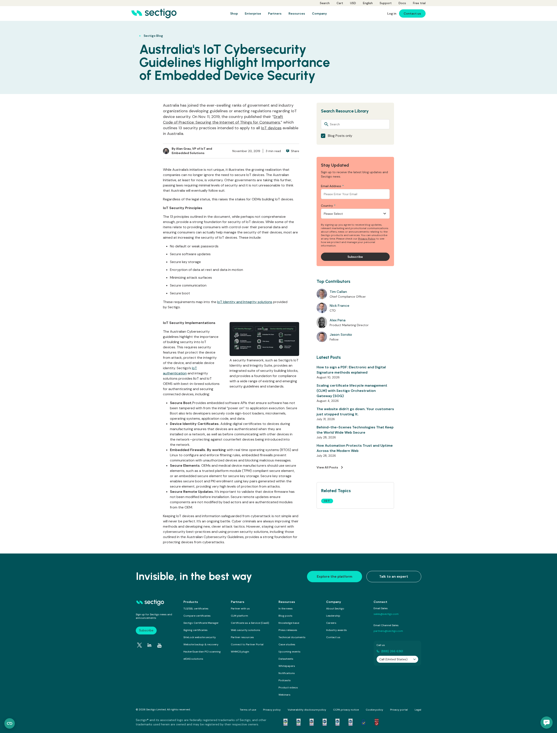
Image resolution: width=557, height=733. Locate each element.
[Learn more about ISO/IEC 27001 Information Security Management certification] (377, 722)
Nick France (339, 305)
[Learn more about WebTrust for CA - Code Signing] (350, 722)
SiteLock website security (199, 637)
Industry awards (336, 630)
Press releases (287, 630)
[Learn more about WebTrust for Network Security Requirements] (285, 722)
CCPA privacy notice (346, 709)
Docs (402, 3)
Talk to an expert (393, 576)
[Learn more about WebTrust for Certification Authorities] (298, 722)
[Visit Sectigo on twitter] (139, 645)
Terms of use (248, 709)
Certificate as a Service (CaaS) (250, 623)
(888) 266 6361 (392, 651)
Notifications (286, 673)
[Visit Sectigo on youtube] (159, 645)
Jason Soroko (341, 334)
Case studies (286, 644)
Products (190, 602)
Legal (418, 709)
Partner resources (242, 637)
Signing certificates (195, 630)
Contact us (333, 637)
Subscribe (146, 630)
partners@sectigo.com (388, 631)
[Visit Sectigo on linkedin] (149, 645)
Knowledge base (288, 623)
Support (386, 3)
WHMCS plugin (240, 651)
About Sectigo (335, 608)
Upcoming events (289, 651)
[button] (546, 722)
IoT (327, 501)
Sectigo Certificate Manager (201, 623)
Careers (331, 623)
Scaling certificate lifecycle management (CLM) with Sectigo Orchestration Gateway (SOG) (352, 390)
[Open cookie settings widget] (9, 723)
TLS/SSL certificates (195, 608)
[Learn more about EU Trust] (364, 722)
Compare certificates (197, 615)
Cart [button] (340, 3)
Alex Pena (338, 320)
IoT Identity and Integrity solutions (244, 302)
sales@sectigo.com (386, 614)
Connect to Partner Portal (247, 644)
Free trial (419, 3)
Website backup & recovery (200, 644)
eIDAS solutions (193, 659)
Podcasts (284, 680)
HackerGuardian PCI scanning (202, 651)
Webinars (284, 694)
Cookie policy (374, 709)
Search (325, 3)
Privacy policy (272, 709)
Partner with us (240, 608)
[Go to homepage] (153, 13)
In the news (285, 608)
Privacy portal (399, 709)
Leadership (333, 615)
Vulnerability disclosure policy (307, 709)
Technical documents (291, 637)
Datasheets (285, 659)
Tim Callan (338, 291)
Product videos (288, 687)
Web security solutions (245, 630)
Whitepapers (286, 666)
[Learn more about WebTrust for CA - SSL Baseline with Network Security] (337, 722)
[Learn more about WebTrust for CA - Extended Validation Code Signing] (325, 722)
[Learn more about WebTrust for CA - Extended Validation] (312, 722)
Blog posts (285, 615)
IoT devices (271, 128)
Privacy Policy (367, 238)
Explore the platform (334, 576)
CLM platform (239, 615)
